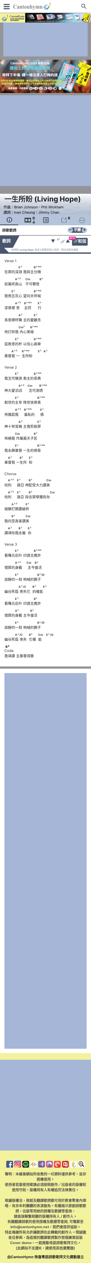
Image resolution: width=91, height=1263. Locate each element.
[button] (30, 88)
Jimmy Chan (48, 212)
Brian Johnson (26, 207)
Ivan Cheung (24, 212)
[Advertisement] (45, 39)
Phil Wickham (52, 207)
